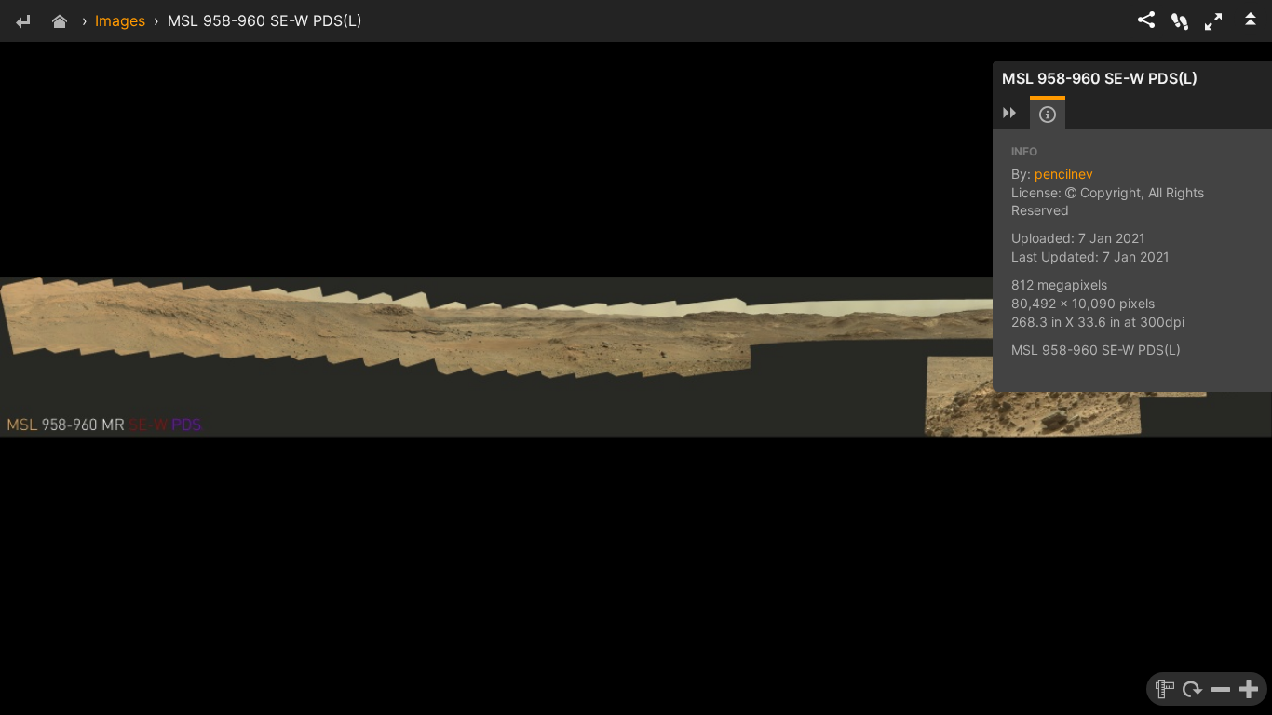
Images (120, 20)
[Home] (59, 23)
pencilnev (1064, 174)
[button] (1213, 21)
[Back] (22, 23)
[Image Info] (1047, 114)
